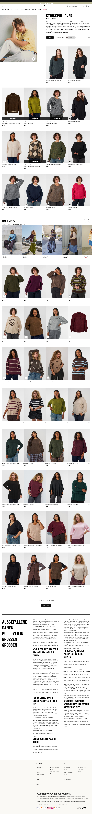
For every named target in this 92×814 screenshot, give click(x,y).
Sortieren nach (84, 42)
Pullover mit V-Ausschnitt (28, 207)
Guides (20, 6)
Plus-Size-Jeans (71, 628)
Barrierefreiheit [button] (67, 777)
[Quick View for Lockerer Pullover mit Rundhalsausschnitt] (67, 165)
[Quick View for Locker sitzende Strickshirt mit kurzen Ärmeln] (67, 546)
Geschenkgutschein (68, 772)
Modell (77, 42)
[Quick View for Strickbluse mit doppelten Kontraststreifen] (23, 381)
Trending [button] (16, 9)
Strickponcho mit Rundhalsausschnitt (52, 504)
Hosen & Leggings (40, 774)
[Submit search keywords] (67, 6)
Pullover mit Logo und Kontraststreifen (9, 339)
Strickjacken (46, 635)
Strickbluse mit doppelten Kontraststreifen (9, 381)
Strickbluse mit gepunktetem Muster (30, 381)
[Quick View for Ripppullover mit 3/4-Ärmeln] (67, 463)
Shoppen (4, 6)
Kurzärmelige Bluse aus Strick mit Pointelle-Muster (11, 545)
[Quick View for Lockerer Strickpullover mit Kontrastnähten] (67, 299)
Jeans (38, 784)
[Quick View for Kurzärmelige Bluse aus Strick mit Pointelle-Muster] (23, 546)
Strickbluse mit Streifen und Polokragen (75, 298)
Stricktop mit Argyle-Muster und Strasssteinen (32, 166)
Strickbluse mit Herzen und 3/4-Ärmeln (9, 164)
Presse (79, 771)
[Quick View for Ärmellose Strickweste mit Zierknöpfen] (23, 587)
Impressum (53, 811)
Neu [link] (12, 9)
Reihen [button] (33, 9)
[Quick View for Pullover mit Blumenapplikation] (67, 124)
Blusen (38, 769)
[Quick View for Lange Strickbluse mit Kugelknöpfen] (89, 81)
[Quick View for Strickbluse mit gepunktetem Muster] (45, 381)
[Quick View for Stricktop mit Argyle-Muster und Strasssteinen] (45, 167)
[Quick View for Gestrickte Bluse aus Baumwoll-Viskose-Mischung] (23, 463)
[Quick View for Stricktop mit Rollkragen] (45, 124)
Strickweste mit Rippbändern (51, 586)
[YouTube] (85, 807)
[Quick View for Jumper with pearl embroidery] (89, 340)
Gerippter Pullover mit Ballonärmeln (8, 298)
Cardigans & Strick (41, 777)
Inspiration (12, 6)
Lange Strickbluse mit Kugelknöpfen (74, 80)
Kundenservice (67, 767)
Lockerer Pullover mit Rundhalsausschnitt (53, 164)
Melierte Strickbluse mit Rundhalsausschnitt (53, 80)
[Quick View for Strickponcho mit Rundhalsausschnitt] (67, 504)
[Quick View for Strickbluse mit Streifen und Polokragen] (89, 299)
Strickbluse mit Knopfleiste (50, 422)
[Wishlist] (66, 48)
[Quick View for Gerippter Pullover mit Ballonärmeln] (23, 299)
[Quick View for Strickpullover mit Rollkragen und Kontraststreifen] (23, 124)
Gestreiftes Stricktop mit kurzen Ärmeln (75, 381)
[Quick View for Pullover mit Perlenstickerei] (67, 340)
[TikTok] (83, 807)
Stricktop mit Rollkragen (28, 123)
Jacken (38, 772)
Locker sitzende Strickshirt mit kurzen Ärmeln (54, 545)
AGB (43, 811)
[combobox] (73, 6)
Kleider (38, 779)
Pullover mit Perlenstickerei (51, 339)
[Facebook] (80, 807)
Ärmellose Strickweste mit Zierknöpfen (9, 586)
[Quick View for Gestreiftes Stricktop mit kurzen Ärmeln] (89, 381)
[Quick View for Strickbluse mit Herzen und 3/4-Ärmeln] (23, 165)
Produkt (73, 42)
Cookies (47, 811)
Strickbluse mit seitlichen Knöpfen (74, 121)
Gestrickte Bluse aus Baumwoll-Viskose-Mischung (10, 463)
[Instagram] (78, 807)
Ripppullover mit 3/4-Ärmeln (51, 463)
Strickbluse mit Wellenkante (29, 504)
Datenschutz (39, 811)
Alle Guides (66, 769)
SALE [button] (44, 9)
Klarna (65, 774)
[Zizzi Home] (46, 6)
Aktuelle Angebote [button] (25, 9)
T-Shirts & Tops (40, 767)
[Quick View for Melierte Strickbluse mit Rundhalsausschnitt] (67, 81)
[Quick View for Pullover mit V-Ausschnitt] (45, 208)
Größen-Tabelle (73, 688)
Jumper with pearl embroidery (73, 339)
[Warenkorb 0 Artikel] (89, 6)
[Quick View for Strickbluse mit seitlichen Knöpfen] (89, 122)
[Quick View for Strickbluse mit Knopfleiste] (67, 422)
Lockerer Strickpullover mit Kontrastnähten (53, 298)
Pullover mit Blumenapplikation (51, 123)
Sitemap (58, 811)
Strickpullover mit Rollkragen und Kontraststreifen (11, 123)
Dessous (38, 782)
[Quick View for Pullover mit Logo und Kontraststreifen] (23, 340)
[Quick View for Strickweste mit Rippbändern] (67, 587)
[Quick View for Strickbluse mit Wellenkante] (45, 504)
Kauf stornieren (67, 779)
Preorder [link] (39, 9)
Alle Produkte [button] (5, 9)
